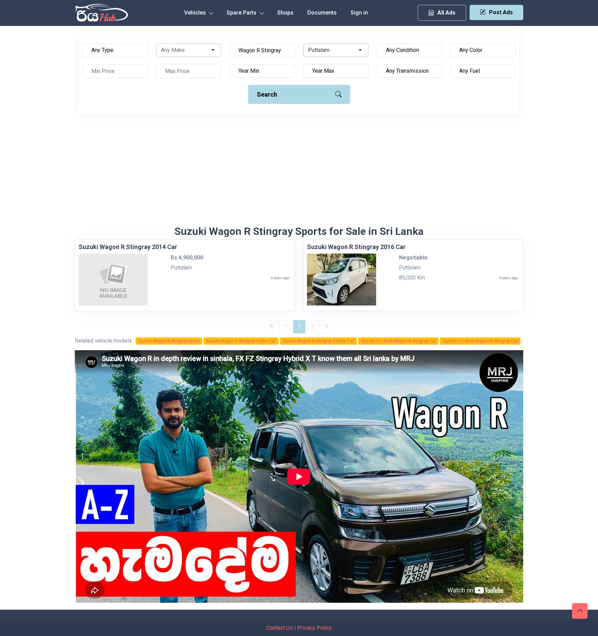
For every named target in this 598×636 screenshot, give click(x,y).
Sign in (359, 12)
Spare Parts (242, 12)
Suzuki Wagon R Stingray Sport (168, 341)
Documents (322, 12)
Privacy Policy (314, 628)
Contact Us (279, 628)
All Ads (446, 12)
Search (267, 94)
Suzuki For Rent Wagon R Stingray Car (398, 341)
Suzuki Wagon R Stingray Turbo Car (241, 341)
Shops (285, 12)
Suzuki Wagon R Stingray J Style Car (318, 341)
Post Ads (501, 12)
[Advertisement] (299, 173)
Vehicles (195, 12)
